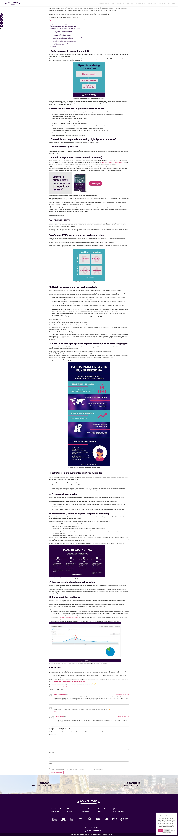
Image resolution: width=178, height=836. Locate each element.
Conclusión (53, 46)
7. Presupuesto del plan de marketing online (61, 43)
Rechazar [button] (167, 830)
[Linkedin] (1, 20)
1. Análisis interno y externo (57, 29)
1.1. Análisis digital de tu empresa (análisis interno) (62, 31)
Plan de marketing (60, 686)
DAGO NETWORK (60, 716)
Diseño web (130, 3)
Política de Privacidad (95, 834)
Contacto (174, 3)
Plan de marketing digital (72, 686)
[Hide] (0, 28)
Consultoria (120, 3)
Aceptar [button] (161, 830)
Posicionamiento (140, 3)
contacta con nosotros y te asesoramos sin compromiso (68, 681)
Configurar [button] (172, 830)
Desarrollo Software (104, 3)
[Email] (1, 25)
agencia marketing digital (60, 694)
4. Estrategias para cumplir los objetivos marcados (62, 38)
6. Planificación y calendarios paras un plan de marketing (64, 41)
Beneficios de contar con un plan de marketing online (63, 26)
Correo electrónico (54, 757)
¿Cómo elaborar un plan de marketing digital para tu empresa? (65, 28)
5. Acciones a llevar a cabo (57, 40)
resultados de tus (69, 617)
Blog (169, 3)
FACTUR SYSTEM (118, 811)
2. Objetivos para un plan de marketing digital (61, 35)
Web (50, 763)
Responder (55, 701)
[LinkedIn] (91, 827)
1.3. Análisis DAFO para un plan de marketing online (63, 34)
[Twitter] (1, 17)
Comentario (52, 734)
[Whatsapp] (1, 23)
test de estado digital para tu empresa (112, 162)
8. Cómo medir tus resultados (58, 44)
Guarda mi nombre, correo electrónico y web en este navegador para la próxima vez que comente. (77, 769)
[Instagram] (88, 827)
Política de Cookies (107, 834)
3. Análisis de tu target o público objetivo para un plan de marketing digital (67, 37)
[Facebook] (1, 14)
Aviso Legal (73, 834)
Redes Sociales (152, 3)
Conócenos (162, 3)
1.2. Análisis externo (57, 32)
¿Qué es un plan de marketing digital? (59, 24)
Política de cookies (166, 832)
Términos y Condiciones (83, 834)
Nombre (52, 752)
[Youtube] (97, 827)
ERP (113, 3)
